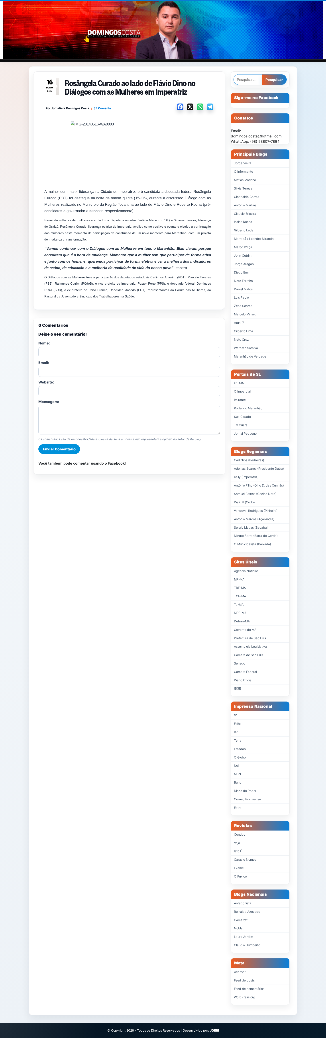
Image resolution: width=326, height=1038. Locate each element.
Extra (238, 807)
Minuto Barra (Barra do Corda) (256, 536)
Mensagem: (48, 401)
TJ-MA (239, 604)
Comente (104, 108)
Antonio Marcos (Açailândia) (254, 519)
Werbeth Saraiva (246, 348)
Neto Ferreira (243, 281)
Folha (238, 723)
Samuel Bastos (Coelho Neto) (255, 494)
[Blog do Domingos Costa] (163, 30)
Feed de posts (244, 980)
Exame (239, 868)
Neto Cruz (241, 339)
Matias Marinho (245, 180)
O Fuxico (240, 876)
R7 (236, 732)
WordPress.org (244, 997)
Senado (239, 663)
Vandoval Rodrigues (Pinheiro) (255, 510)
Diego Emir (241, 272)
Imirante (240, 400)
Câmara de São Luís (248, 655)
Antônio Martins (245, 205)
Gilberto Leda (243, 230)
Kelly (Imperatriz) (246, 477)
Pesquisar (274, 79)
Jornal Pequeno (245, 433)
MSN (237, 774)
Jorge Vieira (242, 163)
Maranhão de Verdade (250, 356)
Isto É (238, 851)
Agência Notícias (246, 571)
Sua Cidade (242, 416)
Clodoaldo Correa (246, 197)
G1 (236, 715)
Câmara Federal (245, 672)
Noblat (239, 928)
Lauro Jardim (243, 936)
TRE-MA (240, 588)
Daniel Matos (243, 289)
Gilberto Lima (243, 331)
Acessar (239, 972)
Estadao (240, 749)
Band (238, 782)
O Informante (243, 171)
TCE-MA (240, 596)
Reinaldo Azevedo (247, 911)
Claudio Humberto (247, 945)
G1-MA (239, 383)
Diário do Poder (245, 791)
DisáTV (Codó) (244, 502)
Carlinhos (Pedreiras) (249, 460)
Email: (43, 362)
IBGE (237, 688)
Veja (237, 843)
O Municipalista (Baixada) (252, 544)
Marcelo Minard (245, 314)
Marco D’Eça (243, 247)
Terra (238, 740)
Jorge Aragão (244, 264)
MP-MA (239, 579)
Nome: (44, 343)
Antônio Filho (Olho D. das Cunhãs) (259, 485)
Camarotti (241, 920)
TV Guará (240, 425)
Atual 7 (239, 322)
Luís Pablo (241, 297)
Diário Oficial (243, 680)
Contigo (239, 834)
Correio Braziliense (247, 799)
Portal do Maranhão (248, 408)
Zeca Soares (243, 306)
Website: (46, 382)
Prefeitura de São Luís (250, 638)
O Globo (240, 757)
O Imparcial (242, 391)
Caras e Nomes (245, 859)
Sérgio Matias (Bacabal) (251, 527)
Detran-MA (242, 621)
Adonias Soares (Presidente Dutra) (259, 468)
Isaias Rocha (243, 222)
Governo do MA (245, 629)
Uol (236, 765)
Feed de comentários (249, 989)
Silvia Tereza (243, 188)
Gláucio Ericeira (245, 213)
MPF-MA (240, 613)
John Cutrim (242, 255)
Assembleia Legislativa (250, 646)
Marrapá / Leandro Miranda (254, 238)
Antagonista (242, 903)
